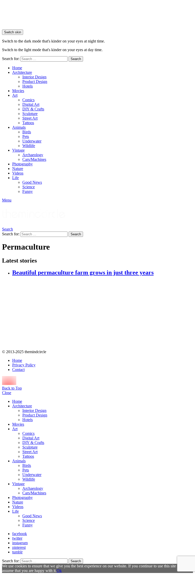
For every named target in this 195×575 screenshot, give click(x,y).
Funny (27, 191)
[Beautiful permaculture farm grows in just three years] (102, 313)
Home (17, 68)
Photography (22, 164)
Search (76, 59)
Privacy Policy (24, 365)
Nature (17, 168)
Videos (17, 173)
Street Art (30, 118)
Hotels (27, 86)
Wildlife (28, 145)
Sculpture (30, 113)
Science (28, 187)
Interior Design (34, 77)
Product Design (34, 81)
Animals (19, 127)
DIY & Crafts (33, 109)
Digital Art (30, 104)
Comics (28, 100)
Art (15, 95)
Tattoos (28, 123)
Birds (26, 132)
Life (15, 178)
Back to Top (12, 388)
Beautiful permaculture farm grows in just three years (83, 272)
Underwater (31, 141)
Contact (18, 369)
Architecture (22, 72)
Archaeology (32, 155)
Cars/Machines (34, 159)
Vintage (18, 150)
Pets (25, 136)
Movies (18, 91)
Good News (32, 182)
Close (6, 393)
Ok (59, 570)
